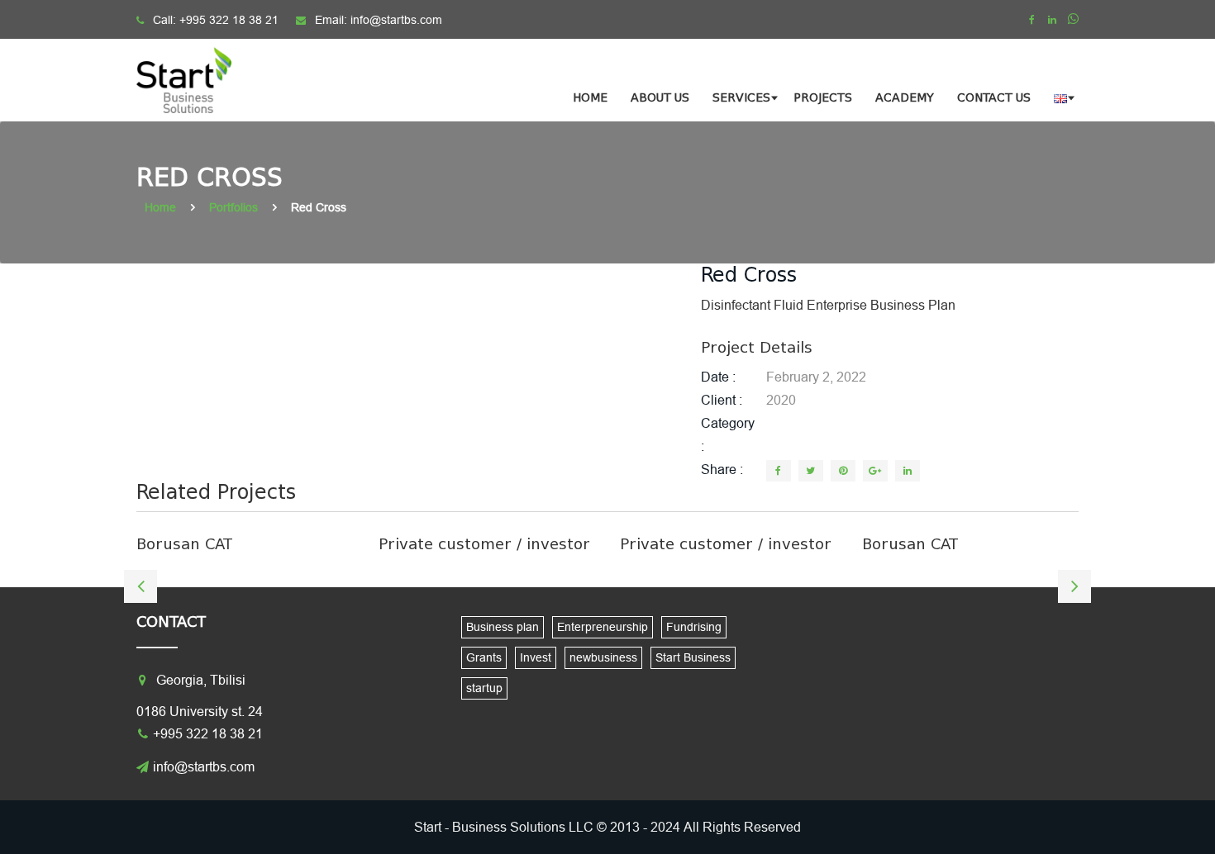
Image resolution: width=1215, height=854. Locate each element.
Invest (535, 657)
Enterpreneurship (602, 626)
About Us (660, 98)
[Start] (194, 80)
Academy (904, 98)
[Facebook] (1031, 20)
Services (741, 98)
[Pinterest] (843, 471)
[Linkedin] (1052, 20)
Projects (822, 98)
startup (484, 688)
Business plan (502, 626)
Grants (484, 657)
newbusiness (603, 657)
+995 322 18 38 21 (229, 19)
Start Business (693, 657)
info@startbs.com (396, 19)
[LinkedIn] (907, 471)
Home (590, 98)
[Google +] (875, 471)
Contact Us (994, 98)
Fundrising (694, 626)
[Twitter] (810, 471)
